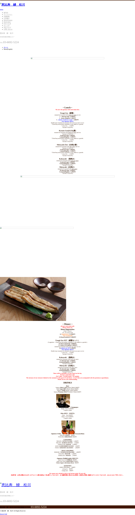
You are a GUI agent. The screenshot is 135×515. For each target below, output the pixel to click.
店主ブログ (7, 27)
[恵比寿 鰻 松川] (12, 4)
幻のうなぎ (7, 23)
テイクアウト (8, 14)
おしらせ (7, 25)
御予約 (6, 12)
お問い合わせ (8, 29)
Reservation (7, 22)
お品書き (7, 18)
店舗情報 (7, 16)
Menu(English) (8, 20)
